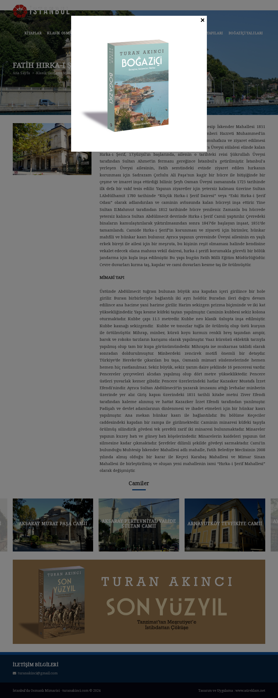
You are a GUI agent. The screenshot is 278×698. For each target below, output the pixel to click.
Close (202, 20)
